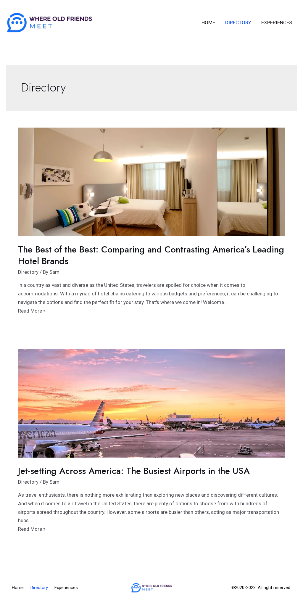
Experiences (276, 22)
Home (208, 22)
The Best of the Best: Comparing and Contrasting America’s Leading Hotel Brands (151, 255)
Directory (238, 22)
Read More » (32, 311)
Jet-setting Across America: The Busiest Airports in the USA (134, 470)
